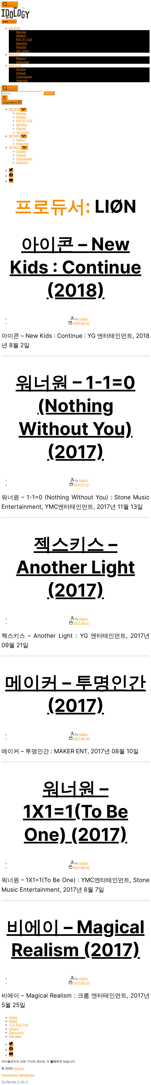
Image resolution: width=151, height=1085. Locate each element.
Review (21, 32)
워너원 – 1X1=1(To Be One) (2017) (75, 811)
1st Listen (22, 51)
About (13, 1021)
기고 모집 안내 (18, 1025)
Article (20, 69)
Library (14, 1029)
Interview (22, 62)
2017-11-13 (81, 485)
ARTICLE (15, 65)
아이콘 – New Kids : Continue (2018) (75, 267)
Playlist (21, 47)
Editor (83, 319)
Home (13, 1017)
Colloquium (24, 77)
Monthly (21, 43)
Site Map (15, 1036)
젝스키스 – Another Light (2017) (75, 567)
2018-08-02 (81, 323)
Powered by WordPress (17, 1075)
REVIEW (14, 28)
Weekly (21, 36)
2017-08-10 (81, 739)
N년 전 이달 (24, 39)
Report (21, 58)
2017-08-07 (81, 867)
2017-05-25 (81, 983)
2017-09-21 (81, 623)
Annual (21, 73)
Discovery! (16, 1032)
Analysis (22, 80)
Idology (18, 1068)
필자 (53, 1061)
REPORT (14, 54)
